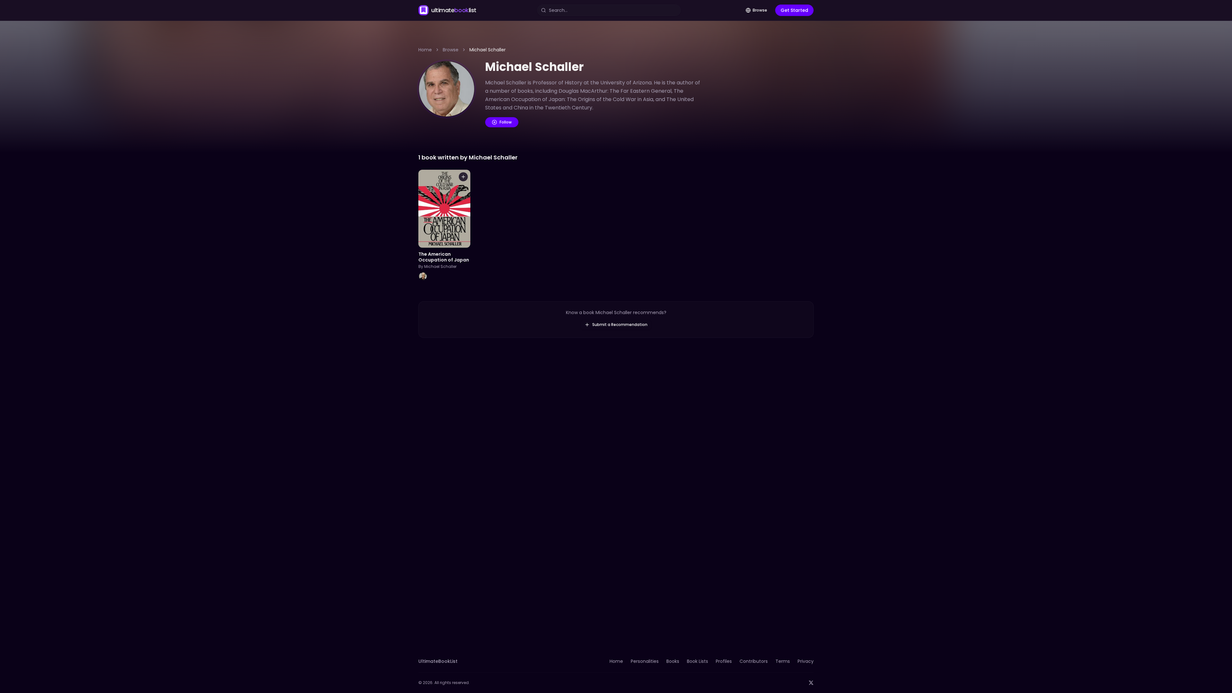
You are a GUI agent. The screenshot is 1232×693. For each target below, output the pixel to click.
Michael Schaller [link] (487, 50)
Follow (506, 122)
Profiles (724, 661)
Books (672, 661)
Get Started (794, 10)
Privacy (806, 661)
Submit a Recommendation (619, 324)
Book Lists (697, 661)
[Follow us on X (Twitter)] (811, 682)
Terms (782, 661)
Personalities (645, 661)
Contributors (754, 661)
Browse (760, 10)
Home (425, 50)
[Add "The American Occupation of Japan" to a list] (463, 176)
